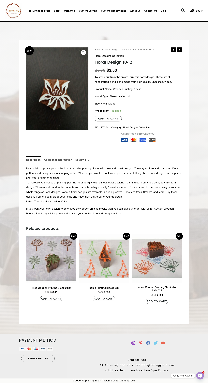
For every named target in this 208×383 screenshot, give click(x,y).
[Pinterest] (141, 343)
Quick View (51, 280)
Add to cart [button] (51, 298)
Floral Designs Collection (117, 49)
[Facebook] (148, 343)
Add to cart (108, 118)
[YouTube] (163, 343)
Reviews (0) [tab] (82, 159)
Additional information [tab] (58, 159)
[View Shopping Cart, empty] (190, 12)
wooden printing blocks (85, 168)
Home (98, 49)
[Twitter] (156, 343)
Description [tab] (33, 159)
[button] (183, 10)
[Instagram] (133, 343)
